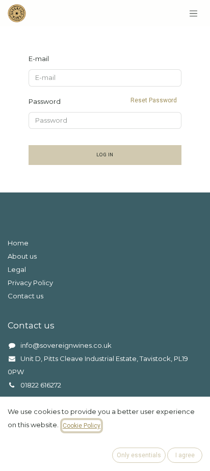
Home (18, 243)
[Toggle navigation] (194, 13)
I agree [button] (185, 455)
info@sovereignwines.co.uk (66, 345)
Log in (105, 154)
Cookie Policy (81, 425)
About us (22, 256)
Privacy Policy (30, 283)
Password (103, 101)
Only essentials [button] (139, 455)
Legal (17, 269)
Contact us (25, 296)
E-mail (39, 58)
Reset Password (153, 100)
